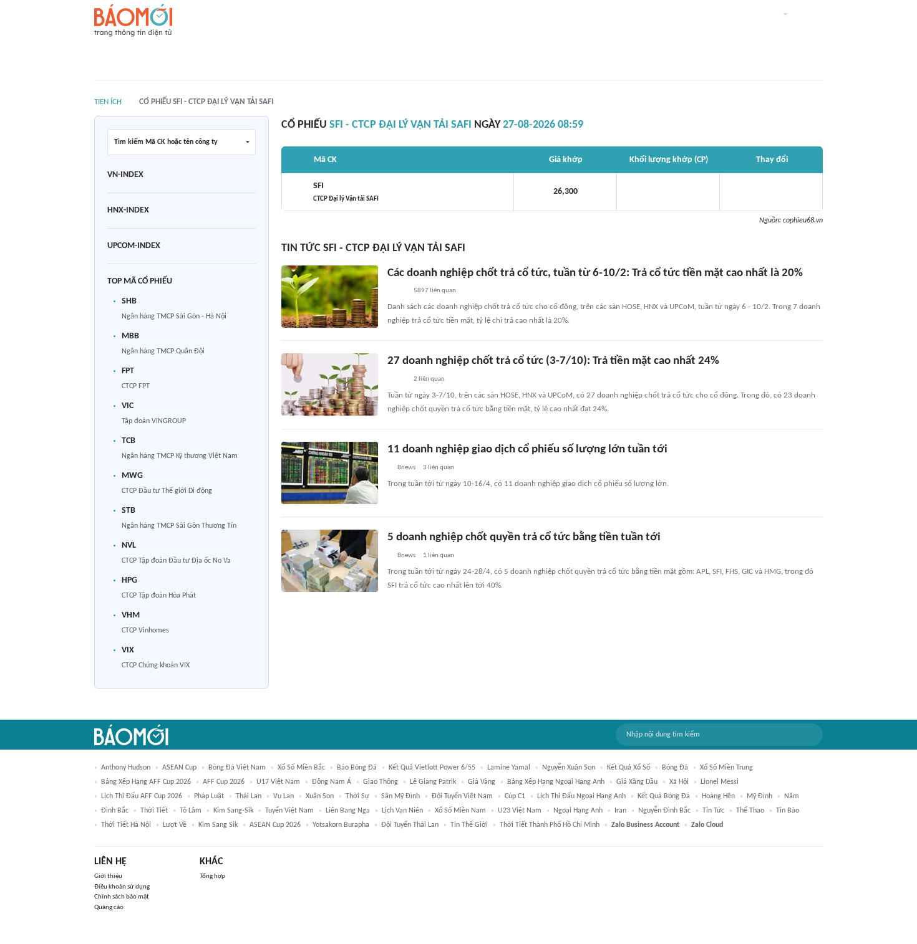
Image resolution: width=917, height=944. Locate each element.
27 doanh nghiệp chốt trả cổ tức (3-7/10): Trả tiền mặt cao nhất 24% (553, 361)
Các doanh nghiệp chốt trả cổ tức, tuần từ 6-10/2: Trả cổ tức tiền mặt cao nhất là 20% (595, 273)
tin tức (713, 810)
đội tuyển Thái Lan (410, 825)
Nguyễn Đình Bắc (664, 810)
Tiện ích (108, 102)
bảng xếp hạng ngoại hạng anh (555, 782)
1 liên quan (438, 555)
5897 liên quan (435, 290)
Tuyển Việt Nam (289, 810)
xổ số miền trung (726, 767)
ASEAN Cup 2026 (275, 825)
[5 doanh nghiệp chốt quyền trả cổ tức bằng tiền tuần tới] (329, 561)
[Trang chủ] (133, 21)
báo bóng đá (357, 767)
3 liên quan (438, 467)
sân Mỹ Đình (400, 796)
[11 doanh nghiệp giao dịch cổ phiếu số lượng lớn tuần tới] (329, 473)
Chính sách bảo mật (121, 897)
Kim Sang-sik (233, 810)
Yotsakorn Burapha (341, 825)
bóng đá (675, 767)
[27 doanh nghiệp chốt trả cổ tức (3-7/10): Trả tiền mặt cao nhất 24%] (329, 384)
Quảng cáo (109, 907)
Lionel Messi (720, 782)
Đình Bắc (115, 810)
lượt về (175, 825)
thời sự (357, 796)
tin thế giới (469, 825)
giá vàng (481, 782)
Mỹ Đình (759, 796)
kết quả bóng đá (664, 796)
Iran (620, 810)
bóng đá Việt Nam (237, 767)
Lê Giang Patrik (433, 782)
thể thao (750, 810)
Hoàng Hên (718, 796)
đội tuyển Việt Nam (462, 796)
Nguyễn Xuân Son (568, 767)
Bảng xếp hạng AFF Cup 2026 (146, 782)
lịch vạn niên (402, 810)
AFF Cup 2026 (224, 782)
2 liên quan (429, 379)
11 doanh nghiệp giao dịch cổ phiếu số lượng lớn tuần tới (527, 449)
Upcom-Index (133, 245)
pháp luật (209, 796)
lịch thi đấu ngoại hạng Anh (581, 796)
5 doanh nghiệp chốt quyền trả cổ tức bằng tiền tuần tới (524, 537)
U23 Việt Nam (519, 810)
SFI (346, 192)
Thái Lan (248, 796)
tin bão (787, 810)
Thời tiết (154, 810)
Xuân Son (320, 796)
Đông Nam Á (331, 782)
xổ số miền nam (460, 810)
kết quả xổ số (628, 767)
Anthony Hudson (125, 767)
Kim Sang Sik (218, 825)
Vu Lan (283, 796)
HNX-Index (128, 210)
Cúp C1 (515, 796)
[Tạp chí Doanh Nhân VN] (396, 291)
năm (791, 796)
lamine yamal (508, 767)
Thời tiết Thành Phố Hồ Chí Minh (549, 825)
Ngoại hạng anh (578, 810)
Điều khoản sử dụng (122, 887)
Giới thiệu (108, 876)
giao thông (380, 782)
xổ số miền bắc (301, 767)
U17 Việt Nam (278, 782)
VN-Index (125, 174)
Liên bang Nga (348, 810)
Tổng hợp (212, 876)
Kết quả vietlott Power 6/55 (432, 767)
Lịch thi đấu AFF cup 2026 (141, 796)
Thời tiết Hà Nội (126, 825)
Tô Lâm (190, 810)
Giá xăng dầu (636, 782)
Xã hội (679, 782)
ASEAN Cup (179, 767)
